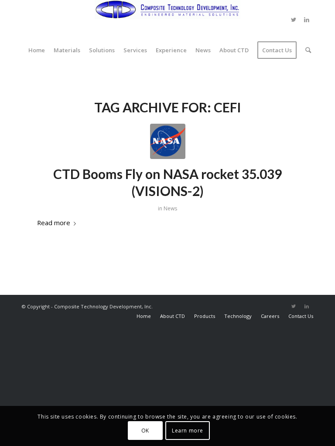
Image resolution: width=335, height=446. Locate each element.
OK (145, 430)
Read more (53, 222)
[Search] (306, 50)
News (170, 208)
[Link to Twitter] (293, 19)
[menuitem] (36, 50)
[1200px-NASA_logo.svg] (167, 141)
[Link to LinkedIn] (306, 19)
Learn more (187, 430)
